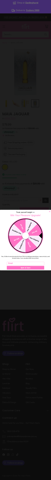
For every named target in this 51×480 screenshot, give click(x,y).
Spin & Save (25, 268)
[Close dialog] (49, 211)
